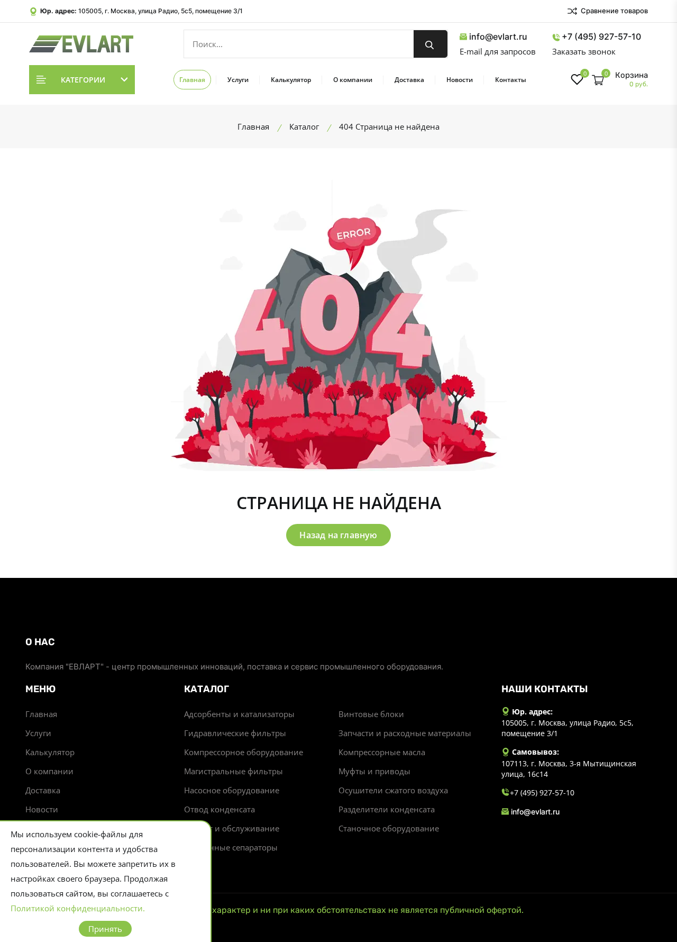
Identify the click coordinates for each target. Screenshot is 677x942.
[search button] (430, 44)
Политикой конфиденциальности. (78, 908)
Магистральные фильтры (233, 771)
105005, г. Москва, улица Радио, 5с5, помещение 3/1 (160, 11)
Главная (192, 79)
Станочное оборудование (388, 828)
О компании (352, 79)
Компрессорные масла (381, 752)
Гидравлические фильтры (235, 733)
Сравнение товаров (613, 10)
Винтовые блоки (371, 714)
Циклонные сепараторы (231, 847)
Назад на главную (338, 535)
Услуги (238, 79)
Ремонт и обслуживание (231, 828)
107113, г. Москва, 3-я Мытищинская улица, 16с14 (568, 768)
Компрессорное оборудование (243, 752)
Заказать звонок (584, 51)
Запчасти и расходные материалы (404, 733)
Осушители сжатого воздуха (393, 790)
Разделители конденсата (386, 809)
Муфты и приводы (374, 771)
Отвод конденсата (219, 809)
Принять (105, 928)
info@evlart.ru (498, 37)
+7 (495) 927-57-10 (601, 37)
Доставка (409, 79)
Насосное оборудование (231, 790)
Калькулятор (291, 79)
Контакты (510, 79)
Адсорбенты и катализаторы (239, 714)
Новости (459, 79)
